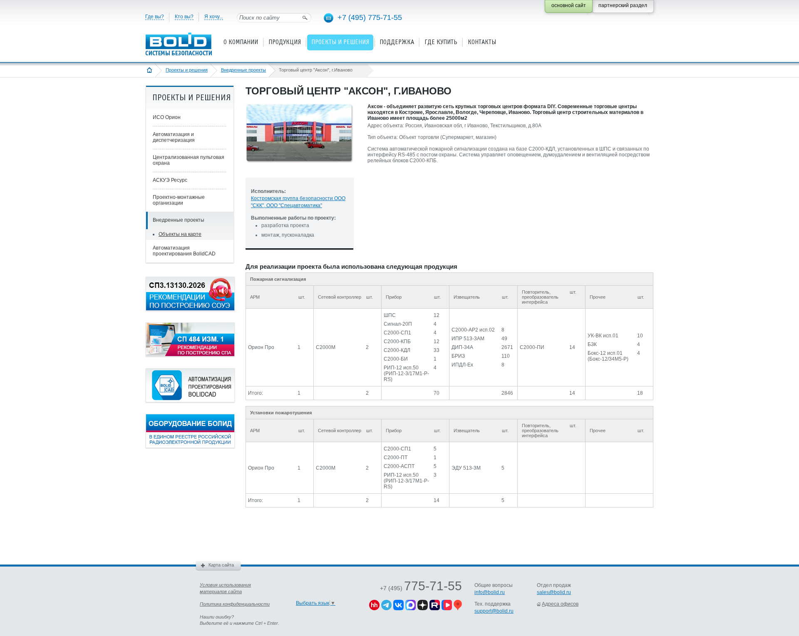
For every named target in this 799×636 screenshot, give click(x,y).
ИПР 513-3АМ (468, 339)
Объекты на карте (180, 234)
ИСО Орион (167, 117)
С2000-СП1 (397, 333)
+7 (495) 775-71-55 (369, 17)
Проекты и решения (187, 69)
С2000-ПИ (532, 347)
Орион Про (261, 347)
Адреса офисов (560, 604)
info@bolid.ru (489, 592)
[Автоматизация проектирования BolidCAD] (190, 400)
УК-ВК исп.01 (603, 336)
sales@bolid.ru (554, 592)
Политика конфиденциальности (235, 603)
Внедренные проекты (243, 69)
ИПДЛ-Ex (462, 365)
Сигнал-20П (398, 324)
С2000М (325, 347)
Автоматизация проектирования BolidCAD (184, 251)
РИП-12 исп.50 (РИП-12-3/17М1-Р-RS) (406, 373)
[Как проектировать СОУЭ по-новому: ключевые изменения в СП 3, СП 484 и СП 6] (190, 309)
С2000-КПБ (397, 341)
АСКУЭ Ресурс (170, 180)
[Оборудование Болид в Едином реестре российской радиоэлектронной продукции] (190, 446)
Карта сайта (221, 564)
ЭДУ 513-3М (466, 468)
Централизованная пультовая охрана (188, 160)
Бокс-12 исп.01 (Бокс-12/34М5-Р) (608, 356)
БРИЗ (458, 356)
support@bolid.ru (494, 611)
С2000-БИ (396, 359)
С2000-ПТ (395, 457)
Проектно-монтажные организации (179, 200)
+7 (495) (421, 588)
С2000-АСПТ (399, 466)
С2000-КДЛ (397, 350)
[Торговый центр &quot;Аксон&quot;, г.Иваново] (299, 170)
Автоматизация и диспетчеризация (174, 137)
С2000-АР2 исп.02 (473, 330)
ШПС (390, 315)
